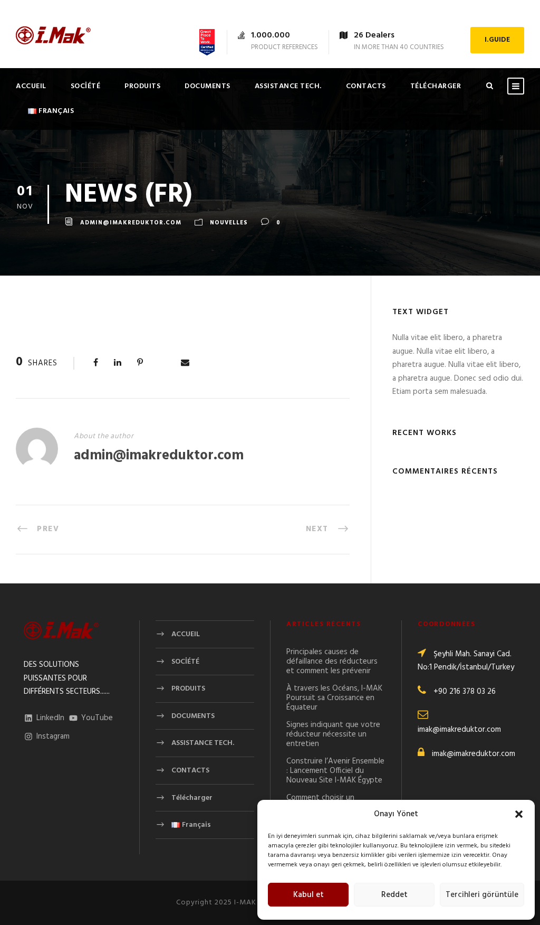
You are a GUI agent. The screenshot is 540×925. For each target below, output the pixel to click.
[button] (519, 814)
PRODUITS (142, 86)
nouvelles (229, 223)
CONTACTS (366, 86)
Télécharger (435, 86)
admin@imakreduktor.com (130, 223)
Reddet (394, 895)
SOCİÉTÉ (86, 86)
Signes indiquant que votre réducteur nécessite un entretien (333, 734)
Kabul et (308, 895)
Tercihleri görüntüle (482, 895)
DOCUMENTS (207, 86)
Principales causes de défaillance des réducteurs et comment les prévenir (332, 661)
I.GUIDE (497, 39)
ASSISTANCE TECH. (288, 86)
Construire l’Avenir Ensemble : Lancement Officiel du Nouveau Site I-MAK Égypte (335, 771)
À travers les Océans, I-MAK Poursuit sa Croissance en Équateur (334, 698)
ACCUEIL (31, 86)
